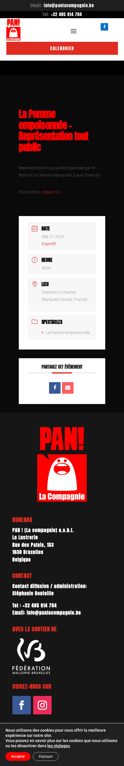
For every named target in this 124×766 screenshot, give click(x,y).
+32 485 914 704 (66, 14)
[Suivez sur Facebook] (21, 705)
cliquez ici (50, 192)
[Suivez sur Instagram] (42, 705)
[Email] (68, 388)
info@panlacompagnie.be (69, 5)
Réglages (46, 756)
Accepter (18, 756)
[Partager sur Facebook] (55, 388)
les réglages (58, 746)
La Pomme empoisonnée (68, 332)
